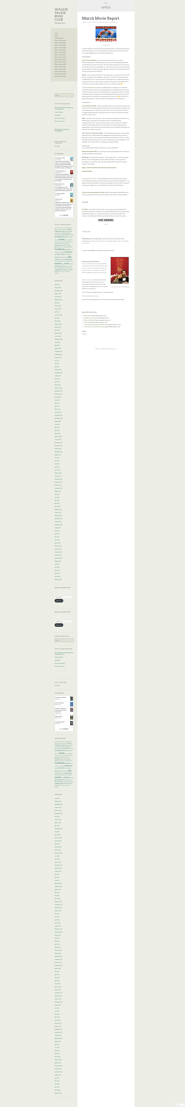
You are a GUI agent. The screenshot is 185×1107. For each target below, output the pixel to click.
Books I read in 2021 (60, 50)
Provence (71, 781)
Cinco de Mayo (57, 241)
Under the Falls (58, 716)
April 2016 (57, 381)
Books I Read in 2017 (60, 59)
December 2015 (58, 391)
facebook (61, 243)
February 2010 (58, 579)
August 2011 (58, 527)
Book (59, 237)
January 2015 (58, 412)
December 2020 (58, 315)
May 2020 (57, 318)
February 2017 (58, 369)
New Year (71, 263)
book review (57, 239)
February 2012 (58, 509)
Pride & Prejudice (66, 268)
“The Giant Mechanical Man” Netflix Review (96, 324)
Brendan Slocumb (59, 172)
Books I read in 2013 (60, 69)
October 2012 (58, 485)
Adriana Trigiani (65, 233)
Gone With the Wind (68, 246)
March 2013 (58, 470)
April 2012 (57, 503)
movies (58, 263)
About (56, 35)
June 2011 (57, 533)
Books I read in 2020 (60, 52)
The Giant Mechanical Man (89, 106)
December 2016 (58, 372)
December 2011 (58, 515)
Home (56, 33)
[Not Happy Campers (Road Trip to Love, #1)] (71, 196)
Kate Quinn (58, 200)
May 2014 (57, 427)
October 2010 (58, 555)
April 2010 (57, 573)
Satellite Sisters (92, 87)
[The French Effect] (71, 706)
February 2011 (58, 546)
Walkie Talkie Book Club (61, 14)
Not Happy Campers (60, 193)
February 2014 (58, 436)
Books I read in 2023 (60, 45)
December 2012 (58, 479)
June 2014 (57, 424)
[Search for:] (64, 95)
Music (62, 263)
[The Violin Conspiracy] (71, 174)
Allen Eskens (58, 723)
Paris (71, 266)
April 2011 (57, 540)
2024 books (57, 115)
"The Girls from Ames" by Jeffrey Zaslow (62, 227)
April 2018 (57, 345)
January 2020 (58, 327)
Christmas (70, 239)
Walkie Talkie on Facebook (62, 130)
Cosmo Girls (62, 241)
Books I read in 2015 (60, 64)
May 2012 (57, 500)
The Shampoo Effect (60, 158)
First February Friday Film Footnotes (94, 326)
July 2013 (57, 457)
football (62, 245)
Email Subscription (62, 587)
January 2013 (58, 476)
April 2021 (57, 312)
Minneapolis (60, 261)
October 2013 (58, 448)
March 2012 (58, 506)
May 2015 (57, 403)
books (62, 239)
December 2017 (58, 351)
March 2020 (58, 321)
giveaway (57, 246)
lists (70, 257)
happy (56, 254)
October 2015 (58, 397)
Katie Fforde (65, 257)
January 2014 (58, 439)
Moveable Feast (69, 261)
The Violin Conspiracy (60, 171)
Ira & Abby (85, 209)
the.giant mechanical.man (91, 318)
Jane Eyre (61, 257)
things (63, 271)
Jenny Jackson (58, 159)
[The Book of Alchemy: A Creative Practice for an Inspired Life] (71, 711)
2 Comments (113, 22)
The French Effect (59, 703)
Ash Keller (58, 195)
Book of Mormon (69, 236)
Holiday (66, 254)
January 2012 (58, 512)
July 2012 (57, 494)
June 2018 (57, 342)
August (62, 234)
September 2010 (59, 558)
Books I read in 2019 (60, 55)
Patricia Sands (58, 704)
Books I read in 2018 (60, 57)
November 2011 (58, 518)
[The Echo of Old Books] (71, 700)
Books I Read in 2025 (60, 40)
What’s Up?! (87, 315)
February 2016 (58, 388)
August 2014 (58, 421)
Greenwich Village (61, 252)
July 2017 (57, 360)
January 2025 (58, 287)
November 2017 (58, 354)
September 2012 (59, 488)
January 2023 (58, 305)
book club (64, 237)
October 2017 (58, 357)
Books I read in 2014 (60, 66)
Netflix (66, 264)
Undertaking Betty (87, 171)
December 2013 (58, 442)
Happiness (68, 252)
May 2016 (57, 378)
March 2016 (58, 384)
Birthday (65, 234)
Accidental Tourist (58, 233)
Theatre (60, 271)
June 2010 (57, 567)
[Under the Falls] (71, 719)
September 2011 (59, 524)
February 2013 (58, 473)
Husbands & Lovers (59, 184)
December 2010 (58, 552)
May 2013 (57, 464)
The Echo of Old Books (60, 697)
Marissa (56, 261)
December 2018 (58, 339)
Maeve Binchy (68, 259)
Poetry (60, 268)
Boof (56, 237)
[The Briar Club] (71, 202)
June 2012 (57, 497)
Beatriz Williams (59, 185)
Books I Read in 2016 (60, 62)
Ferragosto (58, 245)
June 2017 (57, 363)
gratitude (67, 249)
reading (57, 270)
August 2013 (58, 454)
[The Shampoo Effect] (71, 161)
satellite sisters (63, 269)
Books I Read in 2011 (60, 74)
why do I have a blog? (60, 118)
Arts (59, 234)
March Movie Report (100, 18)
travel (66, 271)
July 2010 (57, 564)
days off (66, 241)
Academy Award (68, 231)
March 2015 (58, 409)
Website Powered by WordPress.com (105, 348)
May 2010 (57, 570)
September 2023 (59, 299)
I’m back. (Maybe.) (59, 112)
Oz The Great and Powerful (89, 60)
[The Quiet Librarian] (71, 725)
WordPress (57, 273)
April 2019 (57, 330)
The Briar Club (58, 199)
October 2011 (58, 521)
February (67, 243)
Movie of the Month (89, 320)
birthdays (69, 234)
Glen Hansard (61, 246)
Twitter (68, 271)
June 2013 (57, 460)
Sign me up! (59, 600)
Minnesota (64, 261)
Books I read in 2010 (60, 76)
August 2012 (58, 491)
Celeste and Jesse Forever (89, 178)
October (68, 266)
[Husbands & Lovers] (71, 187)
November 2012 (58, 482)
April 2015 (57, 406)
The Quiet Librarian (59, 722)
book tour (66, 239)
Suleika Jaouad (58, 713)
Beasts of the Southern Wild (89, 151)
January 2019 (58, 336)
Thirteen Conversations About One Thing (93, 192)
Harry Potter (61, 254)
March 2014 (58, 433)
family (64, 243)
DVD (69, 241)
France (65, 245)
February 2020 (58, 324)
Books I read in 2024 (60, 43)
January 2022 (58, 309)
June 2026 (57, 284)
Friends (69, 245)
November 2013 (58, 445)
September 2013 (59, 451)
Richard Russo (58, 717)
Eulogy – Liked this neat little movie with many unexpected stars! (99, 167)
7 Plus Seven (88, 133)
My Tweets (57, 146)
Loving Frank (62, 259)
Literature (57, 259)
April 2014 (57, 430)
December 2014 (58, 415)
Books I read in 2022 (60, 47)
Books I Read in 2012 (60, 71)
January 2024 (58, 293)
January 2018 (58, 348)
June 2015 (57, 400)
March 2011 (58, 543)
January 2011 (58, 549)
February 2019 (58, 333)
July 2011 (57, 530)
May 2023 (57, 302)
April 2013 (57, 467)
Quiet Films (87, 322)
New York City (59, 266)
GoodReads (60, 249)
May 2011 (57, 536)
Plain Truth (57, 781)
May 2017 (57, 366)
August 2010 (58, 561)
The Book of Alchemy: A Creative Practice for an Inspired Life (61, 710)
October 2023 (58, 296)
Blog (72, 234)
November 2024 (58, 290)
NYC (65, 266)
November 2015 (58, 394)
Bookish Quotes (59, 38)
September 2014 (59, 418)
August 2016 (58, 375)
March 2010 (58, 576)
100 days (63, 231)
